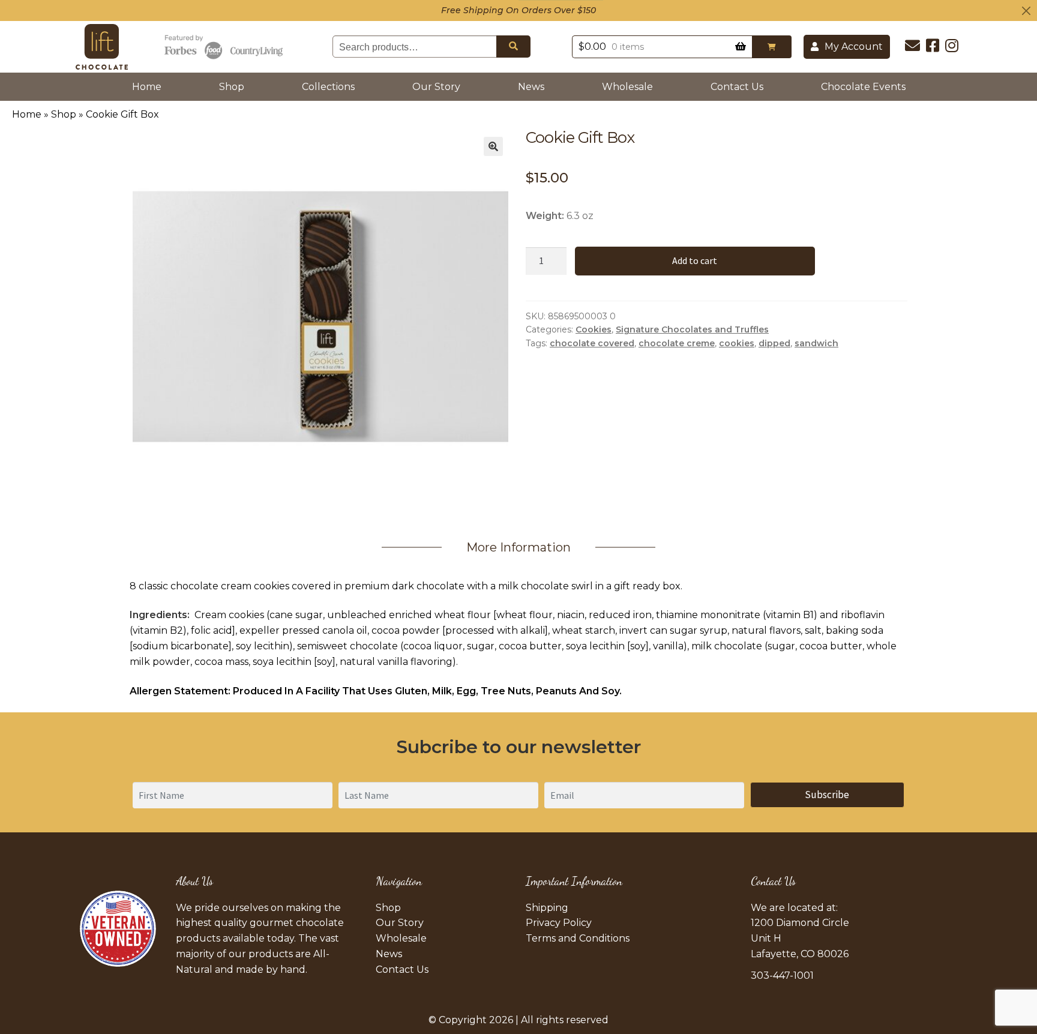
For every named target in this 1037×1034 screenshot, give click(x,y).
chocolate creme (677, 343)
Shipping (547, 907)
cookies (736, 343)
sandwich (816, 343)
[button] (772, 46)
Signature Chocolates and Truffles (692, 329)
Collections (328, 86)
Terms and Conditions (578, 938)
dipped (774, 343)
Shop (231, 86)
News (531, 86)
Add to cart (694, 260)
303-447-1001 (782, 975)
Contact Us (737, 86)
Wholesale (627, 86)
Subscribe (827, 794)
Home (149, 86)
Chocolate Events (863, 86)
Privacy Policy (559, 922)
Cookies (594, 329)
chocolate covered (592, 343)
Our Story (436, 86)
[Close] (1026, 10)
